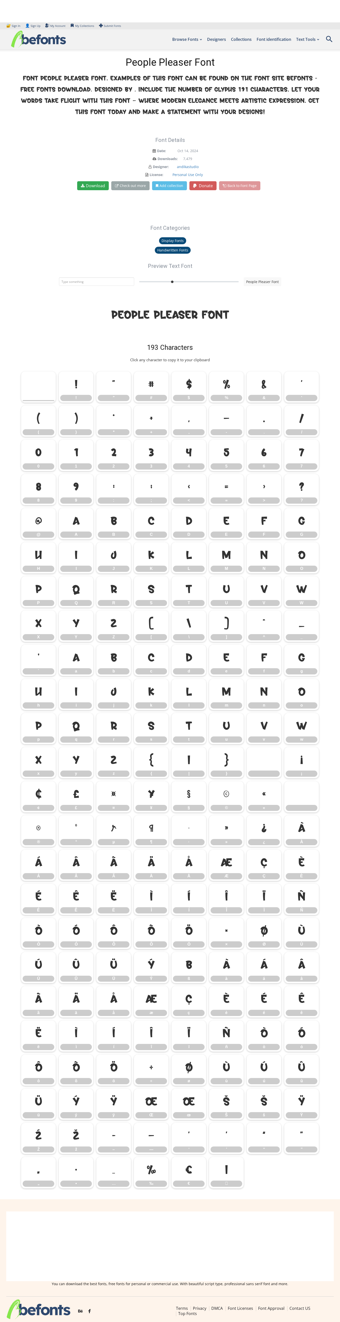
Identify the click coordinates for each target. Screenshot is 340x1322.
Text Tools (306, 39)
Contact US (299, 1308)
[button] (329, 40)
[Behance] (80, 1311)
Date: (161, 150)
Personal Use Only (187, 174)
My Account (57, 26)
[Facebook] (89, 1311)
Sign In (13, 26)
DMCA (217, 1308)
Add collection (171, 185)
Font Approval (271, 1308)
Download (95, 185)
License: (156, 174)
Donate (205, 185)
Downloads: (168, 158)
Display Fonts (173, 240)
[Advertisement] (170, 1246)
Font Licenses (240, 1308)
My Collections (84, 26)
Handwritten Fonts (172, 250)
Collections (241, 39)
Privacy (199, 1308)
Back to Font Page (242, 185)
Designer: (161, 166)
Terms (182, 1308)
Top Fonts (187, 1313)
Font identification (274, 39)
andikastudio (188, 166)
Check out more (133, 185)
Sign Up (33, 26)
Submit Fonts (112, 26)
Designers (216, 39)
